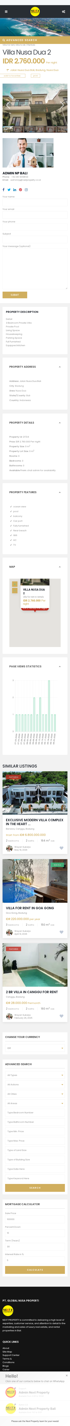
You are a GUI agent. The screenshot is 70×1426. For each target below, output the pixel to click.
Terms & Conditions (8, 1360)
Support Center (11, 1355)
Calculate (35, 1269)
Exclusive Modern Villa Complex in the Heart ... (34, 822)
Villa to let (20, 44)
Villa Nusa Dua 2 (34, 591)
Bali (28, 395)
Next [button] (62, 105)
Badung (40, 70)
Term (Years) (12, 1241)
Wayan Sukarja (22, 846)
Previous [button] (8, 105)
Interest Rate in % (14, 1254)
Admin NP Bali (15, 173)
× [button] (67, 1376)
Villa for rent (9, 44)
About (6, 1348)
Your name (9, 196)
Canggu (20, 828)
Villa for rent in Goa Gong (30, 908)
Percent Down (13, 1227)
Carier (6, 1369)
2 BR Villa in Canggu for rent (32, 992)
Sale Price (10, 1213)
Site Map (7, 1351)
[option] (35, 105)
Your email (8, 209)
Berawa (10, 828)
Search (35, 1187)
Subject (7, 233)
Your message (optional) (16, 246)
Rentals (31, 44)
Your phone (9, 221)
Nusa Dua (52, 70)
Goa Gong (11, 913)
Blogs (6, 1366)
